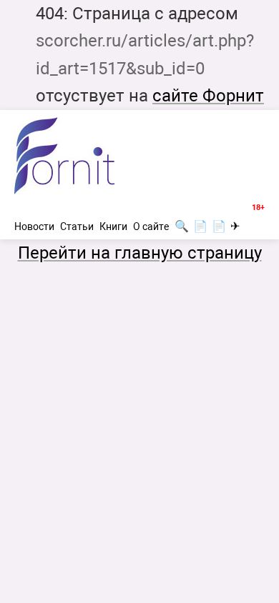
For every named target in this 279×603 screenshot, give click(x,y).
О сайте (151, 226)
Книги (113, 226)
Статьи (77, 226)
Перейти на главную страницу (140, 253)
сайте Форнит (208, 96)
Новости (34, 226)
